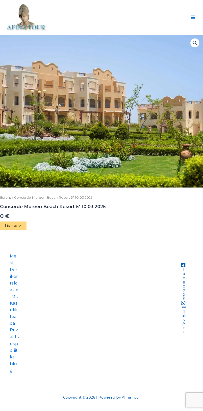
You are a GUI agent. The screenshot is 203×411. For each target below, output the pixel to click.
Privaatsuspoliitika (14, 343)
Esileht (5, 197)
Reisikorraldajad (14, 279)
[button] (194, 42)
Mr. (14, 296)
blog (13, 367)
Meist (13, 259)
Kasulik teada (14, 313)
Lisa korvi (13, 225)
